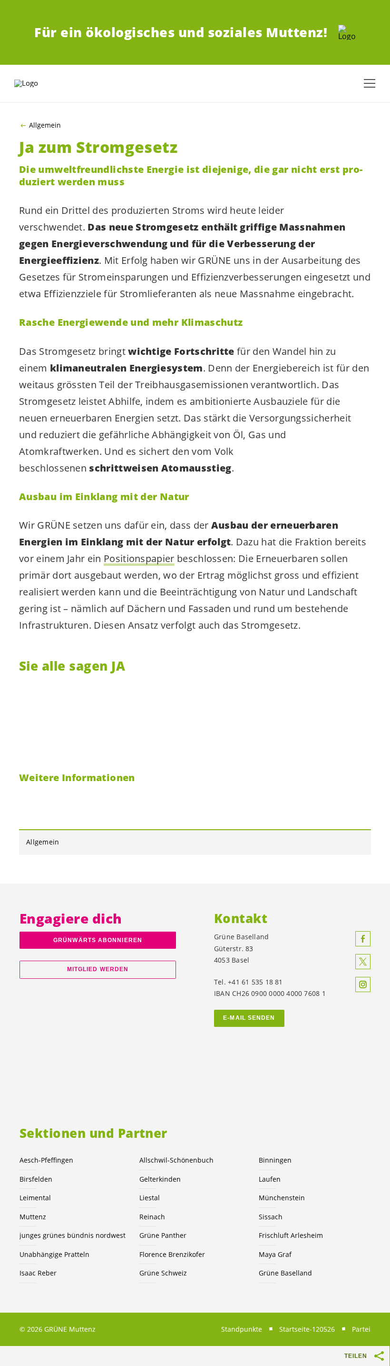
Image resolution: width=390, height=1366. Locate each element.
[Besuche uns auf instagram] (362, 984)
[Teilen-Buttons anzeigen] (379, 1356)
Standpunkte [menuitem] (241, 1329)
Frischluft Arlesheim (291, 1235)
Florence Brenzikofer (172, 1254)
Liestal (149, 1197)
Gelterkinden (160, 1179)
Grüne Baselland (285, 1272)
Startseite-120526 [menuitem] (307, 1329)
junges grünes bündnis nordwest (73, 1235)
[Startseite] (347, 32)
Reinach (152, 1216)
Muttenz (33, 1216)
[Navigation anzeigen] (369, 83)
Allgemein (45, 125)
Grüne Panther (162, 1235)
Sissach (271, 1216)
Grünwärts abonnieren (97, 940)
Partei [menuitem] (361, 1329)
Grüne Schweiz (163, 1272)
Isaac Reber (38, 1272)
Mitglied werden (97, 969)
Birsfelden (36, 1179)
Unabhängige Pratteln (54, 1254)
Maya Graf (275, 1254)
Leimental (35, 1197)
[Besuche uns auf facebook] (362, 938)
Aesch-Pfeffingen (46, 1160)
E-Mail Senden (249, 1017)
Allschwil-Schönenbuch (176, 1160)
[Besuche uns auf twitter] (362, 961)
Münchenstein (282, 1197)
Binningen (275, 1160)
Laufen (270, 1179)
